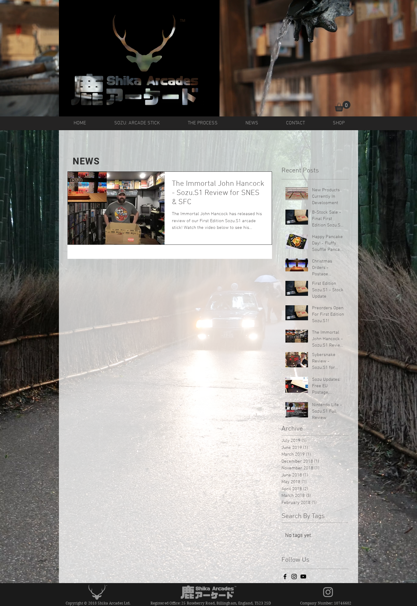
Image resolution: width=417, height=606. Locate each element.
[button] (342, 106)
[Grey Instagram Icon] (328, 592)
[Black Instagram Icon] (294, 576)
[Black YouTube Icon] (303, 576)
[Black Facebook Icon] (284, 576)
